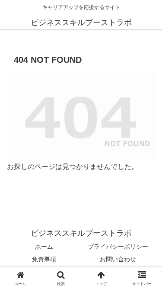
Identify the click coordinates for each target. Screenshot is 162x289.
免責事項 (44, 259)
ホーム (44, 246)
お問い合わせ (118, 259)
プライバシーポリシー (118, 246)
